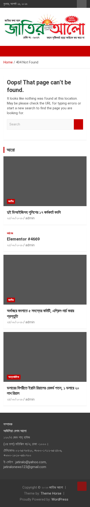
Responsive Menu (82, 4)
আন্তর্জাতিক (13, 377)
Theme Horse (51, 493)
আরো (11, 150)
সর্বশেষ (10, 233)
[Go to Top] (82, 486)
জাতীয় (11, 201)
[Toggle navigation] (9, 51)
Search (78, 124)
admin (30, 218)
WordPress (59, 499)
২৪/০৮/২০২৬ (15, 322)
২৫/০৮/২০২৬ (15, 218)
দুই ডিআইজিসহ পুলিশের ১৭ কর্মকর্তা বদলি (34, 212)
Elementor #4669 (23, 239)
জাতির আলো (56, 487)
